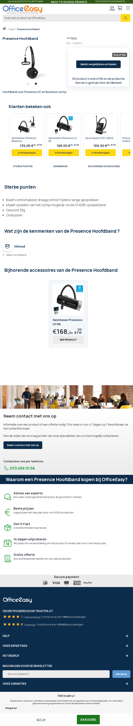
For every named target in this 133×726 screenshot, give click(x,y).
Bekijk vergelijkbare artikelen (98, 64)
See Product (68, 339)
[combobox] (66, 18)
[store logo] (22, 9)
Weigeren (11, 708)
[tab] (66, 186)
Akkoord (88, 719)
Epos (74, 38)
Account (111, 8)
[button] (30, 84)
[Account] (111, 8)
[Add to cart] (27, 152)
